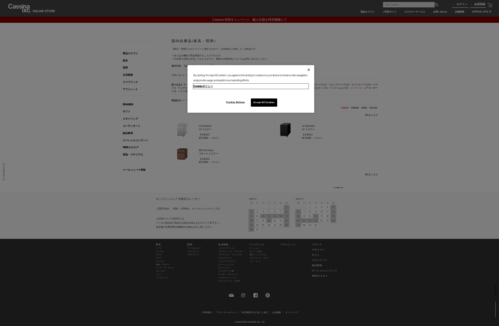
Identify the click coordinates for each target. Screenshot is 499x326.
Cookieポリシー (203, 86)
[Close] (308, 70)
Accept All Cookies (263, 102)
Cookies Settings (235, 102)
